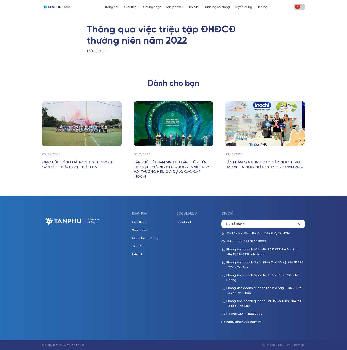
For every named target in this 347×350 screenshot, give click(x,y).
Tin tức (193, 7)
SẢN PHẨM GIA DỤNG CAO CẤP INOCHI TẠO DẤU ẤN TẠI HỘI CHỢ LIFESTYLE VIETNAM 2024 (264, 165)
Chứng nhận (152, 7)
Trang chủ (111, 7)
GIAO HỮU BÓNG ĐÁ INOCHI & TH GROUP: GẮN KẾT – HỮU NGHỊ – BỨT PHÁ (78, 165)
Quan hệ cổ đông (216, 7)
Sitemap (298, 345)
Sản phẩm (173, 7)
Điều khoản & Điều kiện (275, 345)
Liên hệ (262, 7)
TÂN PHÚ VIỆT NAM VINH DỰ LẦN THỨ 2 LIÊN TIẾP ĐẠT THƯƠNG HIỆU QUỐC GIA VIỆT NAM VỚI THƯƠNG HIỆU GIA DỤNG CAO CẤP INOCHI (172, 170)
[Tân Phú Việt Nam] (57, 7)
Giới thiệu (131, 7)
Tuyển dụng (243, 7)
